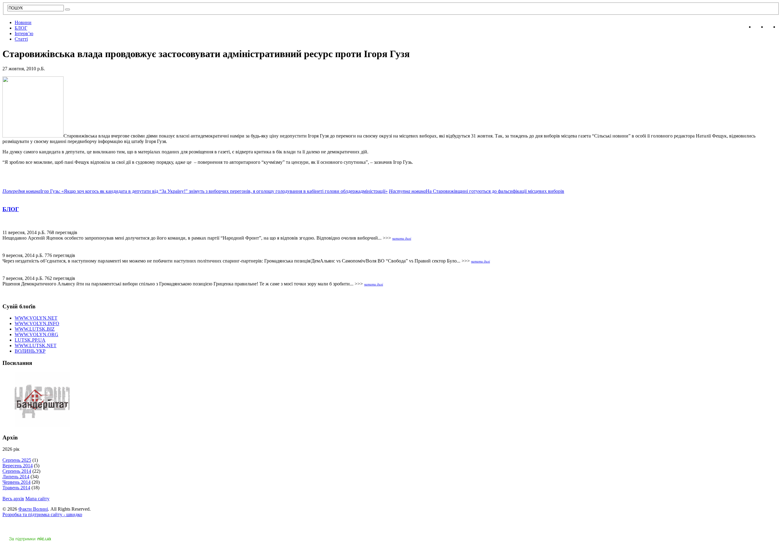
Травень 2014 (16, 487)
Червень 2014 (16, 482)
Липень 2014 (15, 476)
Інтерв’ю (24, 33)
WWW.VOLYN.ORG (36, 334)
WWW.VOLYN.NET (36, 318)
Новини (23, 22)
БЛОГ (21, 28)
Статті (21, 39)
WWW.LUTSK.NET (36, 345)
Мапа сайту (37, 498)
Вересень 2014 (17, 465)
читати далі (401, 238)
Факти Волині (33, 509)
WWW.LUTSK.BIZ (35, 329)
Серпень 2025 (16, 460)
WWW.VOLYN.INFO (37, 323)
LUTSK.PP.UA (30, 340)
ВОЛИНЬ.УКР (30, 351)
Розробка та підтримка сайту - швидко (42, 514)
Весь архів (13, 498)
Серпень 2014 (16, 471)
